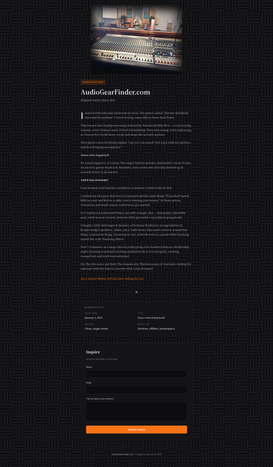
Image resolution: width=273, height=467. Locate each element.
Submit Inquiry (136, 429)
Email (88, 383)
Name (89, 367)
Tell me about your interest (99, 398)
